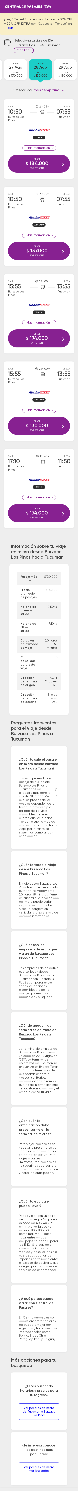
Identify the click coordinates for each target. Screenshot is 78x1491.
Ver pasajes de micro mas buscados (39, 1469)
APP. (10, 28)
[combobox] (48, 90)
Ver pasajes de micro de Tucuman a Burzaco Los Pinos (39, 1412)
